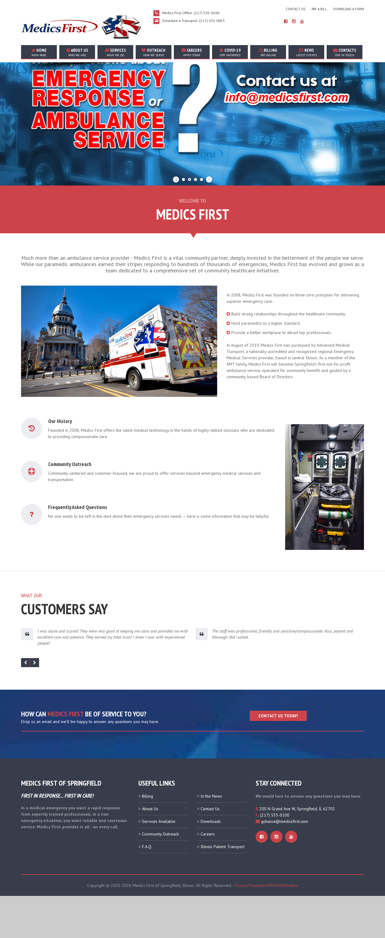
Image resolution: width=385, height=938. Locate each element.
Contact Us (210, 808)
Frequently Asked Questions (77, 507)
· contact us (294, 9)
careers (192, 52)
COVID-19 (230, 52)
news (306, 52)
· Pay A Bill (318, 9)
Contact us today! (278, 716)
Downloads (211, 821)
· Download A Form (347, 9)
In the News (211, 796)
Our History (60, 421)
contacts (345, 52)
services (116, 52)
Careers (208, 834)
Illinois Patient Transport (223, 846)
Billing (268, 52)
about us (78, 52)
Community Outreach (69, 464)
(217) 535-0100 (274, 815)
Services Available (158, 821)
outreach (154, 52)
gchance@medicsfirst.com (284, 821)
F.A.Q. (147, 846)
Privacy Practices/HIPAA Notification (266, 885)
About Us (150, 808)
